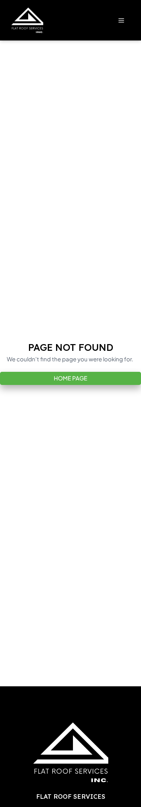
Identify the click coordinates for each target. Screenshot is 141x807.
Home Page (70, 378)
